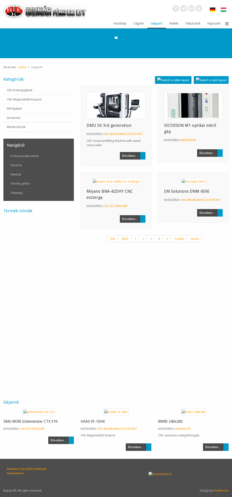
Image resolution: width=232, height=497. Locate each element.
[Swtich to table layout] (173, 80)
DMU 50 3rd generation (109, 125)
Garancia (16, 165)
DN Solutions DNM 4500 (186, 191)
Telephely (16, 193)
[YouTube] (199, 8)
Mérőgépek (14, 108)
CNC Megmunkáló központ (24, 99)
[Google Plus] (191, 8)
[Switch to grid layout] (211, 80)
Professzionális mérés (24, 156)
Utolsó (195, 238)
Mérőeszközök (16, 127)
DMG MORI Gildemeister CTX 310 (30, 421)
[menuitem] (120, 23)
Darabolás (13, 118)
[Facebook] (175, 8)
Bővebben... (130, 155)
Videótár (15, 174)
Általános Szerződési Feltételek (26, 469)
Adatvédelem (15, 473)
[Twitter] (183, 8)
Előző (125, 238)
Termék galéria (20, 183)
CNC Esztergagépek (19, 90)
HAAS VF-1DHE (93, 421)
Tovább (179, 238)
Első (112, 238)
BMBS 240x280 (170, 421)
